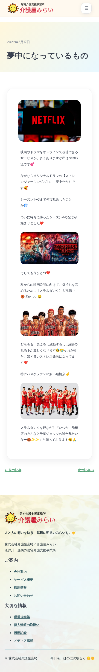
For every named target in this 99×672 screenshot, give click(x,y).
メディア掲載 (23, 641)
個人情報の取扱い (26, 625)
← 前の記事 (13, 470)
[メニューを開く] (86, 8)
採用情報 (20, 587)
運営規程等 (22, 617)
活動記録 (20, 633)
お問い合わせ (23, 595)
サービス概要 (23, 579)
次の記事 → (86, 470)
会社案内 (20, 571)
